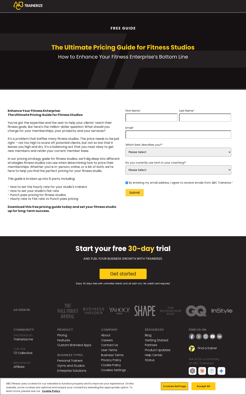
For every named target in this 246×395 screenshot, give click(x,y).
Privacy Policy (111, 360)
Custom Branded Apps (74, 345)
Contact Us (109, 345)
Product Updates (157, 350)
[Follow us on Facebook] (192, 336)
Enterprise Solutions (71, 370)
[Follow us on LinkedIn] (219, 336)
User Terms (109, 350)
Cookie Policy (111, 365)
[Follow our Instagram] (206, 336)
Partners (151, 345)
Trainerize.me (23, 339)
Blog (148, 335)
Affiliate (19, 367)
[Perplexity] (212, 371)
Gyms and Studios (71, 365)
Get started (123, 274)
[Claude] (202, 371)
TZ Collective (22, 353)
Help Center (153, 355)
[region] (123, 386)
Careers (107, 340)
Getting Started (156, 340)
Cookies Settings (113, 370)
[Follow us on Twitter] (199, 336)
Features (63, 340)
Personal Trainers (70, 360)
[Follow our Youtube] (212, 336)
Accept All (203, 386)
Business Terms (112, 355)
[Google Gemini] (221, 371)
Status (150, 360)
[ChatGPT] (192, 371)
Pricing (62, 335)
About (105, 335)
